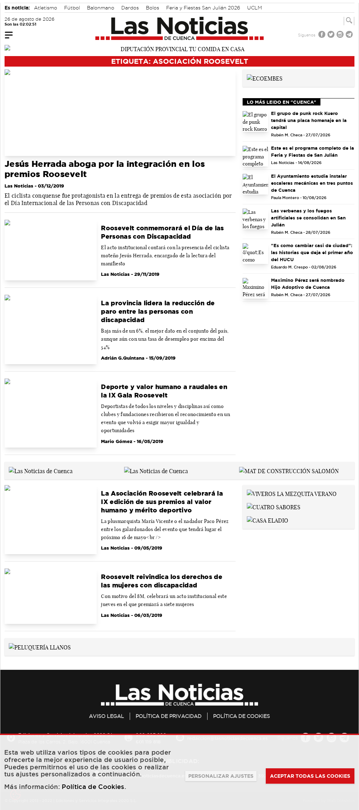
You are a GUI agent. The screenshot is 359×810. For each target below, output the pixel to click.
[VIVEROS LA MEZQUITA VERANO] (292, 493)
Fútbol (72, 7)
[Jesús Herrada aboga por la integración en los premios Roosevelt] (120, 112)
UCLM (254, 7)
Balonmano (100, 7)
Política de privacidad (169, 716)
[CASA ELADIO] (267, 519)
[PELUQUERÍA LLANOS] (40, 646)
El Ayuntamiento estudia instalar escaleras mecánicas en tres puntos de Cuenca (312, 182)
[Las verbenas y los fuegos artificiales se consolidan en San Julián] (256, 219)
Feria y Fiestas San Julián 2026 (203, 7)
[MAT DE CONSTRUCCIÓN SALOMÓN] (289, 470)
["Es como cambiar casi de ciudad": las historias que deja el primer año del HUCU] (256, 253)
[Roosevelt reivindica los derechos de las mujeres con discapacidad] (51, 596)
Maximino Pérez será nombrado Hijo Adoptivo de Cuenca (308, 284)
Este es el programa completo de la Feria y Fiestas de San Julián (312, 151)
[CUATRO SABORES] (273, 506)
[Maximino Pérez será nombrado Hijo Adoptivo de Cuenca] (256, 288)
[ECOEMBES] (265, 77)
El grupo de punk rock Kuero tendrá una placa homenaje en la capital (309, 120)
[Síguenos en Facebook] (322, 35)
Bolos (152, 7)
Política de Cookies (241, 716)
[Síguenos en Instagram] (340, 35)
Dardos (130, 7)
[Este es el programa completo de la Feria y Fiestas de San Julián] (256, 156)
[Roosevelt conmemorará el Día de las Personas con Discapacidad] (51, 250)
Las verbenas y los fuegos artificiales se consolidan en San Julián (308, 217)
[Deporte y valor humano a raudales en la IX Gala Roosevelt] (51, 413)
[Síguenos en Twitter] (331, 35)
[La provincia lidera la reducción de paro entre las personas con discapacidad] (51, 329)
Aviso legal (106, 716)
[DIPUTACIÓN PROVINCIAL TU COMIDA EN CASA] (179, 48)
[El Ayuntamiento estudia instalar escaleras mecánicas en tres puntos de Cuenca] (256, 184)
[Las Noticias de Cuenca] (179, 28)
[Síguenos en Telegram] (349, 35)
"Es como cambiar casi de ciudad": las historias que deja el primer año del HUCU (312, 252)
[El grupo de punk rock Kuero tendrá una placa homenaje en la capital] (256, 121)
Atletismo (45, 7)
